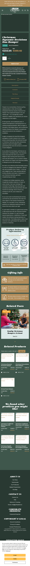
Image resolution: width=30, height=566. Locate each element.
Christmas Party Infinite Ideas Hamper (22, 365)
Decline (15, 558)
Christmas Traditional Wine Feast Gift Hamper (22, 424)
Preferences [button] (8, 550)
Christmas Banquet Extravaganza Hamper (22, 446)
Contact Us (15, 497)
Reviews (15, 102)
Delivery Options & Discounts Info (15, 235)
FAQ (15, 499)
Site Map (15, 489)
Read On (15, 336)
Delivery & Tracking (15, 502)
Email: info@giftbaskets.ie (15, 504)
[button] (25, 10)
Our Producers (15, 484)
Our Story (15, 480)
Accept (15, 555)
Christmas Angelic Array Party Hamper (6, 446)
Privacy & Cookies (15, 524)
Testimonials (15, 482)
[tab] (15, 85)
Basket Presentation (15, 487)
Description (15, 85)
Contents (15, 89)
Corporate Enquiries (15, 514)
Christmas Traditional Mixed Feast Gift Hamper (7, 425)
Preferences (15, 562)
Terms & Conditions (15, 522)
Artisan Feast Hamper (7, 389)
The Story (15, 94)
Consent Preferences (15, 527)
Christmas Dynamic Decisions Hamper (6, 365)
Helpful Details (15, 98)
